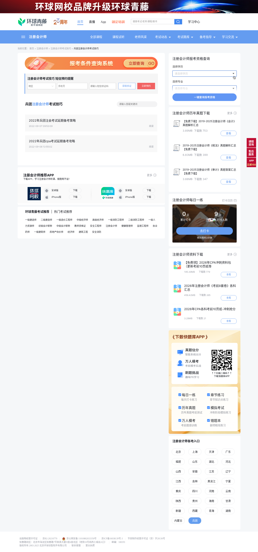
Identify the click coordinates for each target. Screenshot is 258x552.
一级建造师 (30, 219)
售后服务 (251, 153)
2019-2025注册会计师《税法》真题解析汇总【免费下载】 (209, 147)
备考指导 (206, 37)
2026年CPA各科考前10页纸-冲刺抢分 (210, 309)
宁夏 (228, 481)
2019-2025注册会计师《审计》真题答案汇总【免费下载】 (209, 171)
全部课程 (96, 37)
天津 (211, 451)
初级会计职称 (45, 225)
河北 (228, 461)
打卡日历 (227, 200)
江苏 (211, 471)
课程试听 (118, 37)
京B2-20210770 (49, 538)
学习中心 (194, 21)
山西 (178, 471)
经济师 (71, 232)
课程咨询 (251, 143)
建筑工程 (83, 232)
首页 (80, 21)
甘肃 (228, 500)
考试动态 (161, 37)
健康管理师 (127, 225)
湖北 (211, 461)
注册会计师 (38, 37)
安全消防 (96, 232)
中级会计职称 (63, 225)
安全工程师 (95, 225)
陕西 (178, 500)
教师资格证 (80, 225)
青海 (211, 510)
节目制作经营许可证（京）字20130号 (146, 538)
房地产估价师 (56, 232)
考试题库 (183, 37)
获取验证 (126, 86)
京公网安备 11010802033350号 (81, 538)
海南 (211, 500)
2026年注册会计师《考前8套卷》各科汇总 (210, 287)
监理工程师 (142, 225)
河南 (211, 491)
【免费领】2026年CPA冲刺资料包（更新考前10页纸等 (207, 264)
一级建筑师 (39, 232)
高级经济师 (98, 219)
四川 (195, 491)
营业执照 (90, 545)
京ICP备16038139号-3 (112, 538)
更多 (149, 175)
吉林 (195, 481)
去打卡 (204, 231)
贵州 (195, 500)
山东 (195, 461)
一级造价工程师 (64, 219)
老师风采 (141, 37)
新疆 (178, 510)
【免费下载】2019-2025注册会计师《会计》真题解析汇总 (209, 123)
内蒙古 (178, 520)
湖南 (228, 510)
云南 (228, 491)
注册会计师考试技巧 (61, 48)
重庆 (178, 491)
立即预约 (146, 86)
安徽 (195, 471)
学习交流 (228, 37)
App (103, 21)
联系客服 (76, 545)
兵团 (195, 520)
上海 (195, 451)
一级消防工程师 (116, 219)
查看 (228, 133)
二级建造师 (46, 219)
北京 (178, 451)
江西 (178, 481)
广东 (228, 451)
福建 (178, 461)
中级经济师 (82, 219)
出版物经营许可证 (28, 538)
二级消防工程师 (136, 219)
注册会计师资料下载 (187, 254)
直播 (92, 21)
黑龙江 (212, 481)
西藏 (195, 510)
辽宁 (228, 471)
